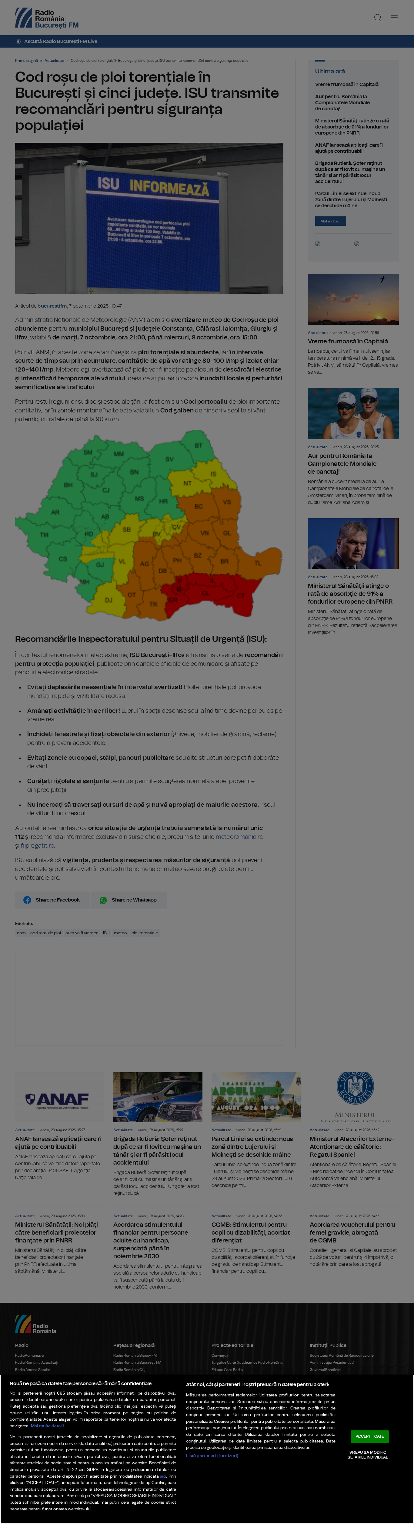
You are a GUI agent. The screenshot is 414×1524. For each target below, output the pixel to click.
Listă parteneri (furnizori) (212, 1455)
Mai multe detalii (47, 1426)
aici (163, 1477)
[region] (207, 1449)
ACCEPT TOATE (370, 1437)
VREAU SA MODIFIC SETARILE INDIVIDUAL (368, 1455)
